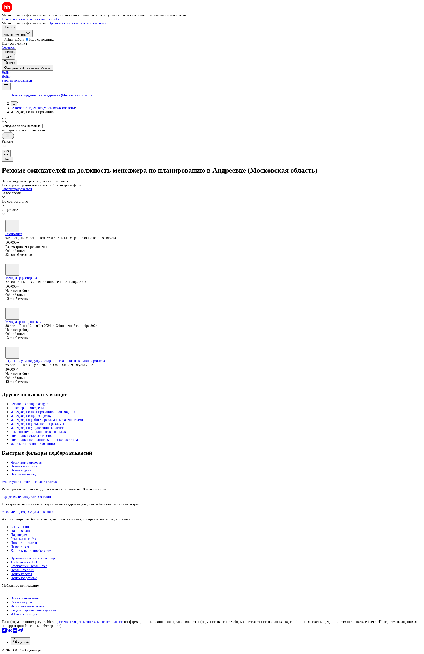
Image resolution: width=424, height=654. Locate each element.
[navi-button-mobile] (6, 86)
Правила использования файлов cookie (77, 23)
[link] (9, 62)
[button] (6, 72)
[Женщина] (12, 226)
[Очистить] (8, 135)
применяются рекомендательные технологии (89, 622)
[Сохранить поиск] (6, 153)
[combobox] (22, 126)
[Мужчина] (12, 270)
